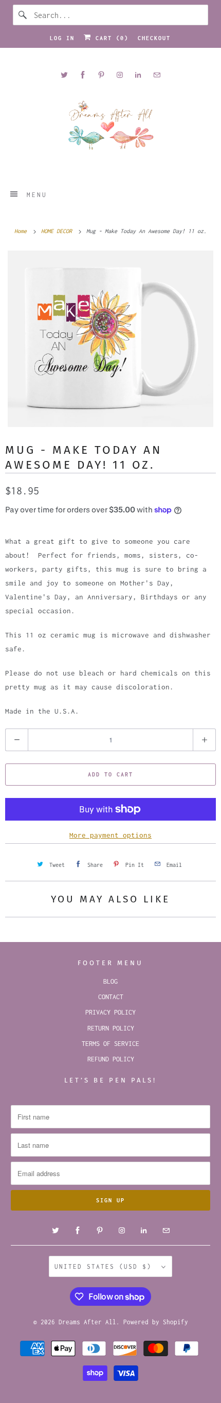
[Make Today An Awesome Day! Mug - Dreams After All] (110, 339)
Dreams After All (87, 1322)
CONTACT (110, 997)
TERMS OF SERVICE (110, 1043)
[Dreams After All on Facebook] (82, 74)
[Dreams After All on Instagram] (119, 74)
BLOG (110, 981)
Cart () (109, 38)
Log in (62, 38)
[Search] (23, 15)
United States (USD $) (105, 1266)
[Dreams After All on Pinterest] (101, 74)
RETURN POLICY (110, 1028)
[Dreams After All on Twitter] (64, 74)
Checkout (154, 38)
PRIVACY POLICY (110, 1012)
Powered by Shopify (155, 1322)
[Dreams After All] (111, 128)
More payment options (110, 835)
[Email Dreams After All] (156, 74)
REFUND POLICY (110, 1059)
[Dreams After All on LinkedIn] (138, 74)
